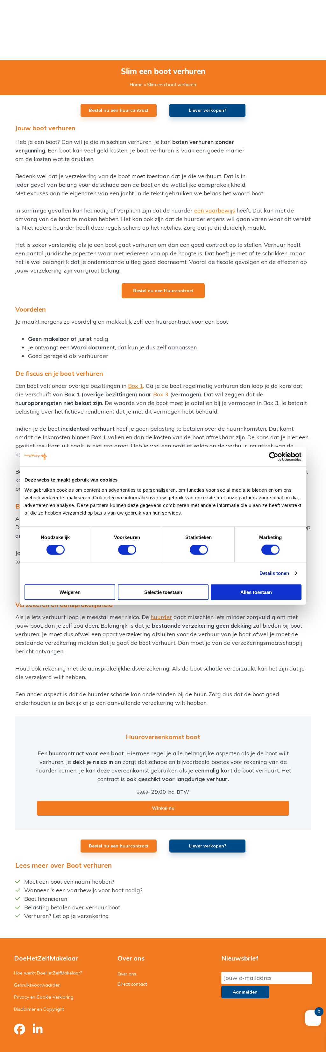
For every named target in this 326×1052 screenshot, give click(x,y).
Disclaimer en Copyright (39, 1009)
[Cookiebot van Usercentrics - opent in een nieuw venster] (273, 457)
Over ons (126, 974)
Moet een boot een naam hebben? (69, 881)
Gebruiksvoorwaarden (37, 985)
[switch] (127, 550)
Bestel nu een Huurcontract (163, 290)
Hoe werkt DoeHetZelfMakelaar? (48, 973)
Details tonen (274, 573)
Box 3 (160, 394)
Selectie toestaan (163, 592)
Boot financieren (45, 898)
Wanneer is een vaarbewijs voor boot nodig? (83, 890)
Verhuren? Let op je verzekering (66, 916)
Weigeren (70, 592)
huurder (161, 617)
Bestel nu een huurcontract (118, 110)
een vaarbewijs (214, 210)
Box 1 (135, 385)
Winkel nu (163, 808)
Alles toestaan (256, 592)
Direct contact (132, 984)
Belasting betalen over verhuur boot (72, 907)
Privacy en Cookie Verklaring (44, 997)
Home (136, 85)
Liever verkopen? (207, 110)
